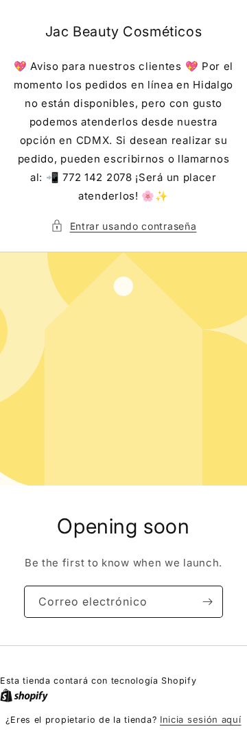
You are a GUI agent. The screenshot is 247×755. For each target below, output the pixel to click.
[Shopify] (24, 695)
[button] (124, 226)
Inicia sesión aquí (201, 719)
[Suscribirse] (207, 602)
